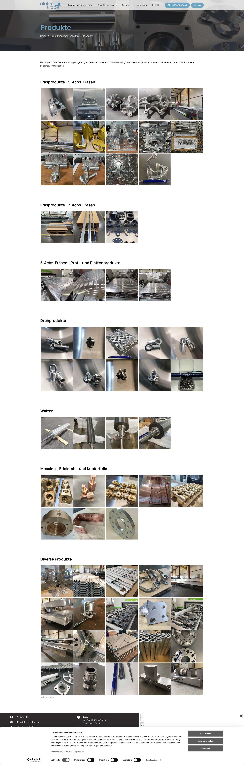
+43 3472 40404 (23, 717)
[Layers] (240, 716)
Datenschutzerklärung (61, 752)
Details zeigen (152, 760)
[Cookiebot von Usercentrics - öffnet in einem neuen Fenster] (34, 760)
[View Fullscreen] (142, 724)
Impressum (79, 752)
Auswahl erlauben (205, 741)
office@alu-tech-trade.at (28, 722)
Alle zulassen (205, 733)
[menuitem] (82, 5)
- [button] (142, 719)
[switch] (90, 760)
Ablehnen (205, 748)
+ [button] (142, 716)
